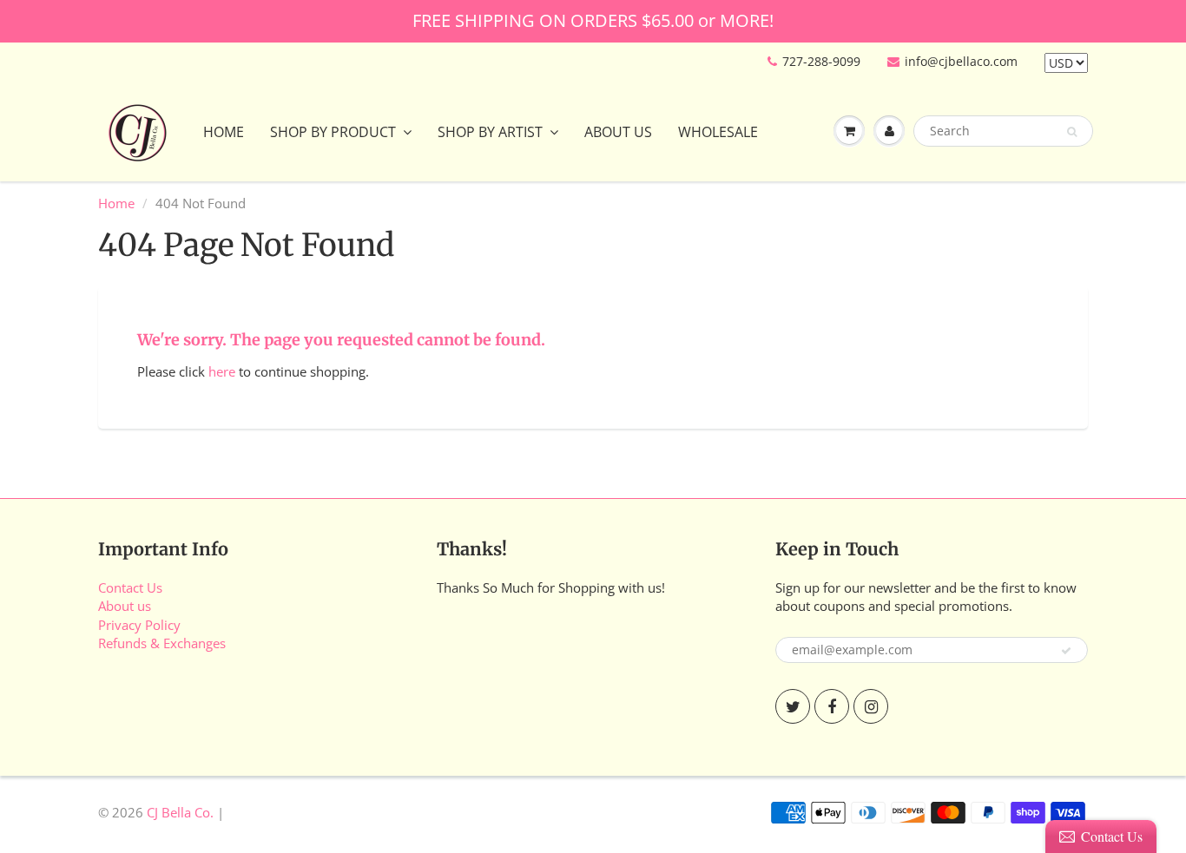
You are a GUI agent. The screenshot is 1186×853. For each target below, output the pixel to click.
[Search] (1071, 132)
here (221, 371)
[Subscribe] (1066, 651)
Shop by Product (333, 131)
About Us (618, 131)
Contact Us (130, 587)
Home (223, 131)
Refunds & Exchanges (162, 643)
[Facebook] (831, 706)
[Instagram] (870, 706)
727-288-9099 (821, 61)
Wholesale (718, 131)
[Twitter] (792, 706)
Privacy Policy (139, 624)
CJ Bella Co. (180, 812)
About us (124, 605)
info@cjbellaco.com (961, 61)
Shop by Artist (490, 131)
